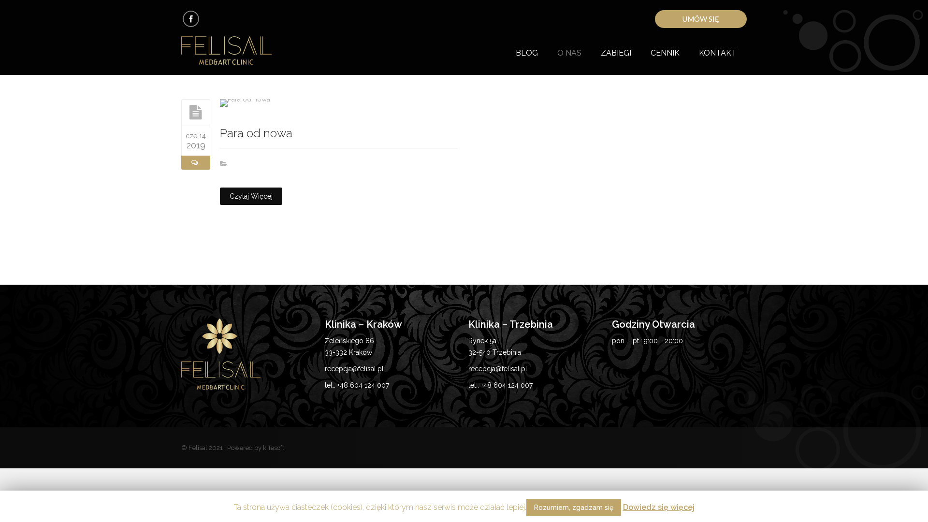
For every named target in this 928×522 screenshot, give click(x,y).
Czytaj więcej (251, 196)
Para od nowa (256, 133)
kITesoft (273, 447)
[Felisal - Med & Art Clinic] (237, 51)
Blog (527, 53)
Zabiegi (616, 53)
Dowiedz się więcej (659, 507)
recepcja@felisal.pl (354, 369)
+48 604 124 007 (363, 385)
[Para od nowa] (195, 112)
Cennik (665, 53)
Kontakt (718, 53)
